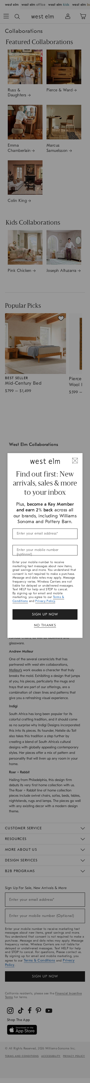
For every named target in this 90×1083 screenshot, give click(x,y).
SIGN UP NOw (45, 614)
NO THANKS (45, 625)
